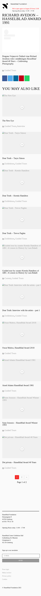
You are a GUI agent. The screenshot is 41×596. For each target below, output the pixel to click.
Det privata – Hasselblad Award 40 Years (19, 462)
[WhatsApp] (27, 78)
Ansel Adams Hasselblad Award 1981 (18, 385)
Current (8, 278)
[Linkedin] (15, 78)
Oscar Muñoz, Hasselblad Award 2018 (18, 348)
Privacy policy (6, 576)
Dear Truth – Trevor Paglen (13, 233)
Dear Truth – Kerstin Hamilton (15, 196)
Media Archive (6, 573)
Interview (21, 126)
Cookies (4, 579)
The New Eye (8, 121)
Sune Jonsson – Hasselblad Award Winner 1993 (20, 424)
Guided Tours (10, 70)
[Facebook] (4, 78)
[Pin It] (21, 78)
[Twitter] (10, 78)
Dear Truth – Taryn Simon (13, 158)
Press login (5, 569)
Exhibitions (9, 163)
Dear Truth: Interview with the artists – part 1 (21, 310)
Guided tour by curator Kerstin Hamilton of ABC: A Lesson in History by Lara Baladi (20, 272)
